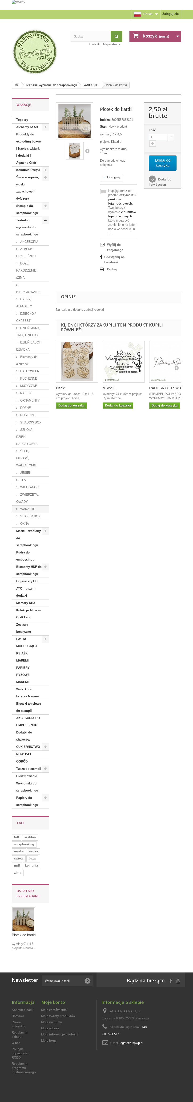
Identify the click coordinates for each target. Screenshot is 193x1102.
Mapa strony (111, 44)
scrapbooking (24, 844)
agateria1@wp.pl (132, 1043)
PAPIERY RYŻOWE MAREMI (23, 675)
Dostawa (18, 1016)
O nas (16, 1043)
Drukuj (112, 269)
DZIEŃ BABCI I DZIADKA (29, 346)
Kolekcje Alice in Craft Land (28, 613)
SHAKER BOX (29, 516)
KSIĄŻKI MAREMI (22, 657)
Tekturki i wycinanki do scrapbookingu (51, 85)
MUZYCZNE (28, 386)
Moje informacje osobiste (59, 1034)
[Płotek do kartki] (74, 150)
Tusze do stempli (28, 769)
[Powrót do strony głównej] (16, 85)
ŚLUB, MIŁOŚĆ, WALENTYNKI (26, 458)
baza (32, 858)
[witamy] (96, 4)
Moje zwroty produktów (58, 1016)
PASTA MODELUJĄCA (26, 642)
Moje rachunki (51, 1022)
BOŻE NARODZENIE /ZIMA (26, 270)
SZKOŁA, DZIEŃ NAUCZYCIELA (27, 437)
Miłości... (109, 388)
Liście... (62, 388)
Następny (87, 150)
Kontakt (93, 44)
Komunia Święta (28, 170)
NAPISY (25, 393)
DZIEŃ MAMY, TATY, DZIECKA (28, 331)
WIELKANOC (29, 487)
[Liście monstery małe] (77, 362)
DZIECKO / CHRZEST (26, 317)
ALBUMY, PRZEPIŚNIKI (26, 252)
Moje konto (53, 1002)
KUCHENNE (28, 378)
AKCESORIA (28, 241)
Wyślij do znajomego (115, 247)
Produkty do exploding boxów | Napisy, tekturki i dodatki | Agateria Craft (28, 148)
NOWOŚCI (23, 754)
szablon (30, 837)
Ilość (152, 130)
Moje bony (48, 1040)
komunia (31, 865)
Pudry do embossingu (25, 556)
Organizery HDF (27, 581)
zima (17, 872)
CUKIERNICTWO (28, 747)
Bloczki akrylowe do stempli (28, 707)
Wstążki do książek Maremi (27, 692)
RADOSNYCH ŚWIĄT (166, 388)
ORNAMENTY (29, 400)
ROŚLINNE (27, 415)
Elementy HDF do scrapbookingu (29, 570)
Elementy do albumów (26, 360)
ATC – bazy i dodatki (25, 592)
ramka (33, 851)
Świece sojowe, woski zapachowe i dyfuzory (27, 188)
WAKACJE (91, 85)
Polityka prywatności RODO (20, 1053)
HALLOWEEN (29, 371)
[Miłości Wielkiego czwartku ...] (124, 362)
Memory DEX (25, 603)
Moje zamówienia (54, 1010)
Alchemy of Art (27, 127)
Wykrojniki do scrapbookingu (27, 787)
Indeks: (105, 120)
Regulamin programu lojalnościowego (24, 1068)
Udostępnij (112, 177)
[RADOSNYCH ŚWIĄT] (170, 362)
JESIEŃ (25, 472)
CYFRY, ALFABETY (24, 302)
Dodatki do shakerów (24, 736)
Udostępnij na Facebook (114, 259)
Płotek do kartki (24, 935)
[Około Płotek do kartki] (23, 919)
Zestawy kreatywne (23, 628)
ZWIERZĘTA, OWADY (27, 498)
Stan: (104, 126)
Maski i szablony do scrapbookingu (28, 538)
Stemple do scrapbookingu (27, 209)
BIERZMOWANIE (28, 292)
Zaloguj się (170, 14)
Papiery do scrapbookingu (27, 801)
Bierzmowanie (26, 776)
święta (18, 858)
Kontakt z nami (23, 1010)
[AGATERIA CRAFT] (38, 52)
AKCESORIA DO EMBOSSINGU (28, 721)
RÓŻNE (25, 408)
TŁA (22, 480)
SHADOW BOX (30, 422)
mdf (17, 865)
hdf (16, 837)
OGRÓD (22, 761)
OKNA (24, 523)
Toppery (22, 120)
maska (19, 851)
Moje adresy (50, 1028)
